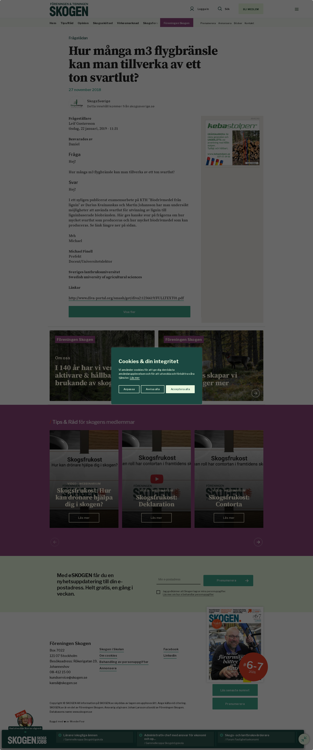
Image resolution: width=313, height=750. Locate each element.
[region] (156, 375)
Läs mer (135, 377)
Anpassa (129, 389)
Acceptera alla (180, 389)
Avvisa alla (153, 389)
